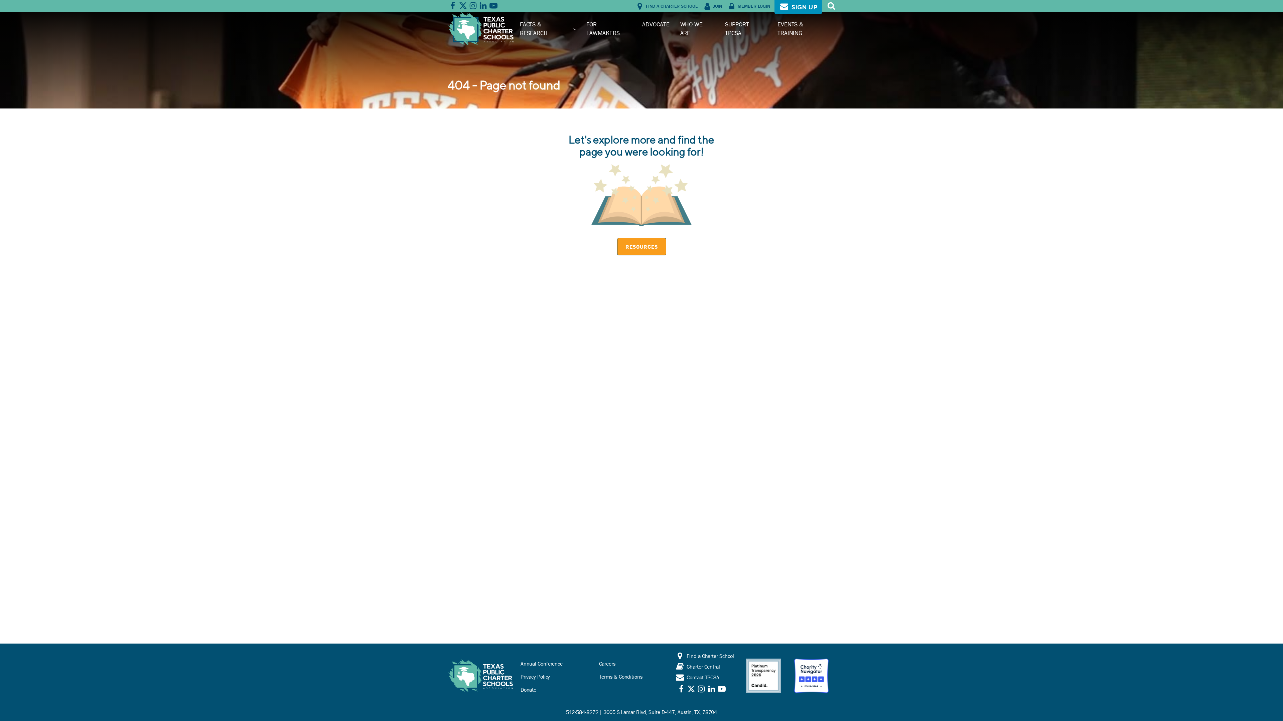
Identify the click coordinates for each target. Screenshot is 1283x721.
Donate (528, 689)
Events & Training (790, 28)
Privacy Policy (535, 676)
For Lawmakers (603, 28)
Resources (641, 246)
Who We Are (691, 28)
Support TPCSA (737, 28)
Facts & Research (534, 28)
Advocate (655, 24)
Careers (607, 663)
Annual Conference (542, 663)
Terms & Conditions (621, 676)
